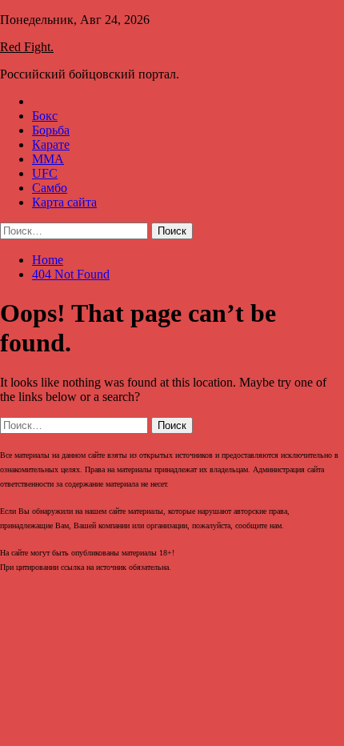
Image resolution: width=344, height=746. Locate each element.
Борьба (51, 130)
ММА (48, 159)
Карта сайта (64, 202)
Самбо (49, 188)
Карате (51, 144)
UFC (45, 173)
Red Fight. (27, 47)
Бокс (45, 115)
